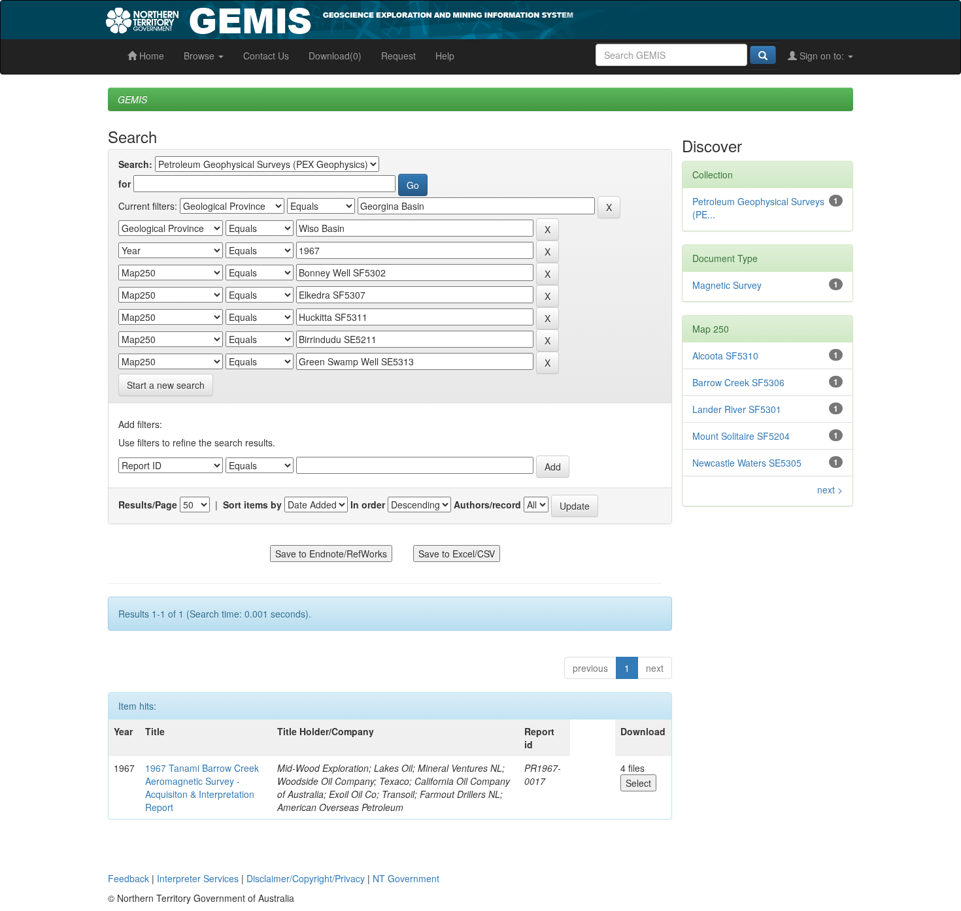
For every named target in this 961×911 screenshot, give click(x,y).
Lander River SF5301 (736, 409)
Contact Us (266, 55)
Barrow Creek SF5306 (738, 382)
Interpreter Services (198, 878)
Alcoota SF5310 (725, 355)
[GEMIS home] (437, 18)
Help (444, 55)
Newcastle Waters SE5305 (746, 462)
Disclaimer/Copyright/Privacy (305, 878)
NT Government (406, 878)
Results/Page (147, 504)
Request (398, 55)
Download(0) (335, 55)
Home (150, 55)
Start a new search (166, 384)
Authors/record (487, 504)
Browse (200, 55)
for (124, 183)
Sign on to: (822, 55)
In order (367, 504)
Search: (135, 164)
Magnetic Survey (727, 284)
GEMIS (132, 99)
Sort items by (252, 504)
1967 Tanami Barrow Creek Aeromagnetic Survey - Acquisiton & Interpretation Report (202, 787)
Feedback (128, 878)
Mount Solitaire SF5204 (741, 435)
